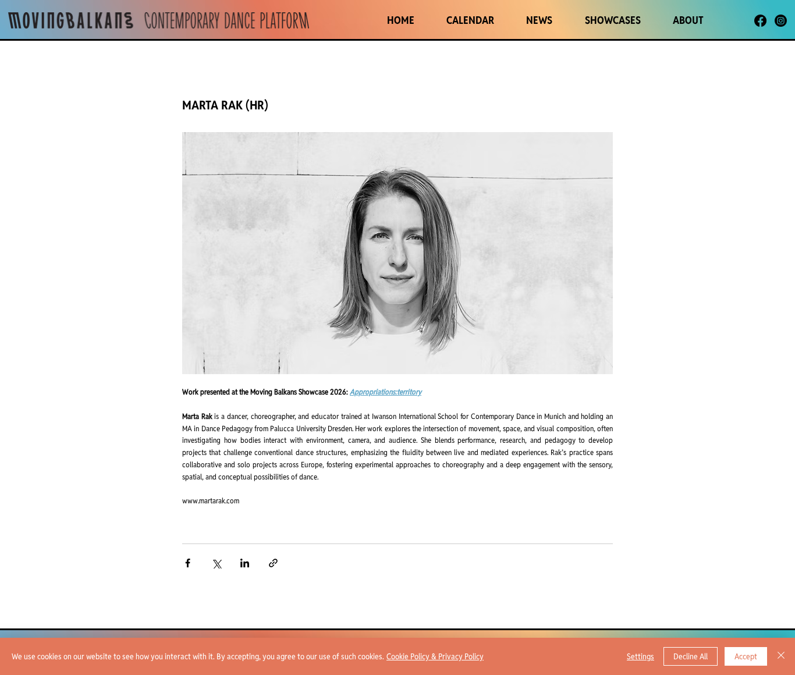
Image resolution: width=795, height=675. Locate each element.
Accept (745, 656)
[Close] (781, 656)
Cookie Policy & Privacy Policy (435, 656)
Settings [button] (640, 656)
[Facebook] (760, 21)
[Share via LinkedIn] (244, 563)
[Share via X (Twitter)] (216, 563)
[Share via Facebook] (187, 563)
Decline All (690, 656)
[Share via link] (273, 563)
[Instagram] (781, 21)
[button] (612, 20)
